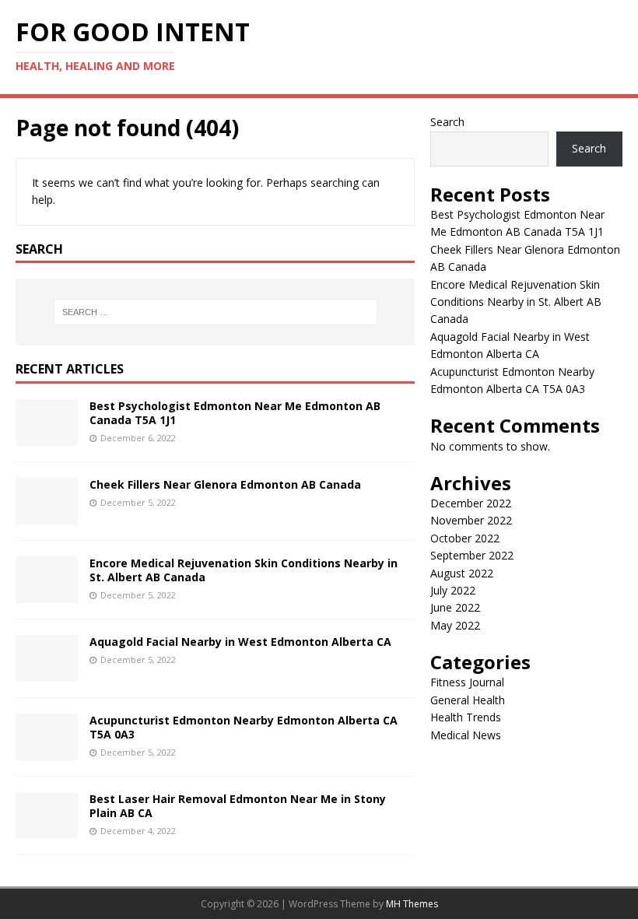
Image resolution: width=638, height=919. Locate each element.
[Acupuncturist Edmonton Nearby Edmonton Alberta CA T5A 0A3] (47, 750)
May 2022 (455, 625)
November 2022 (471, 520)
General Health (467, 700)
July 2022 (452, 590)
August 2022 (461, 573)
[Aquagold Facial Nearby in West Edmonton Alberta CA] (47, 672)
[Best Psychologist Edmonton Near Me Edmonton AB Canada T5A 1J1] (47, 436)
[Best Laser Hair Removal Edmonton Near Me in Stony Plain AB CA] (47, 829)
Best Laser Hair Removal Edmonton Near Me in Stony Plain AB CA (237, 805)
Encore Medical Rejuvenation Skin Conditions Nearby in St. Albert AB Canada (243, 570)
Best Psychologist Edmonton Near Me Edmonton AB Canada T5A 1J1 (234, 412)
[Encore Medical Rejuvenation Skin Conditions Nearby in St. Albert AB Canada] (47, 593)
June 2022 (455, 607)
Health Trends (465, 717)
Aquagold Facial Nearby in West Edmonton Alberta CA (240, 641)
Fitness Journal (467, 682)
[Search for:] (215, 312)
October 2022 (465, 538)
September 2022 (472, 555)
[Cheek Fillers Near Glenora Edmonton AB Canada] (47, 514)
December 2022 (470, 503)
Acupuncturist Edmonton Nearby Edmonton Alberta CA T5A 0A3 (243, 727)
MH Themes (412, 903)
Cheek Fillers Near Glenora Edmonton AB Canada (225, 484)
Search (447, 121)
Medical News (465, 735)
